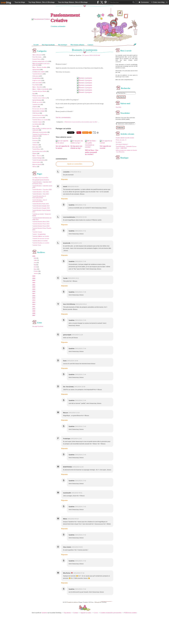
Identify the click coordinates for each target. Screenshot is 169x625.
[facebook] (97, 2)
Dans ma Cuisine (37, 82)
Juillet (35, 260)
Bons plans (35, 147)
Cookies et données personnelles (111, 613)
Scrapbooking (36, 78)
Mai (35, 264)
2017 (33, 293)
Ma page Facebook (37, 326)
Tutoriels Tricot (36, 245)
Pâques (34, 153)
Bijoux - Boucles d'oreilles (39, 67)
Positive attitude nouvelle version (125, 137)
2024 (33, 278)
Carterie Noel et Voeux (38, 115)
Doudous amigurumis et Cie (40, 61)
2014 (33, 300)
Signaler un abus (86, 613)
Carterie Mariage (37, 158)
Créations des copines (38, 71)
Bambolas (35, 138)
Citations (34, 106)
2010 (33, 309)
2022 (33, 282)
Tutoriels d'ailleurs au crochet (40, 236)
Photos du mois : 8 (121, 140)
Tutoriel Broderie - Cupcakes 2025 (42, 189)
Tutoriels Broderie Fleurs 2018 (40, 226)
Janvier (36, 273)
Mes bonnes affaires (77, 45)
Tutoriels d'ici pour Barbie (39, 91)
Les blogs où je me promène (40, 177)
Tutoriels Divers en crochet (40, 119)
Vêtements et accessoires (39, 132)
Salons (34, 126)
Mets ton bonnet (36, 164)
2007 (33, 315)
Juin (35, 262)
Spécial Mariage (36, 100)
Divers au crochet (37, 117)
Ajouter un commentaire (74, 164)
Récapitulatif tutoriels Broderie (40, 179)
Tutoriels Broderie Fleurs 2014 (40, 223)
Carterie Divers (36, 59)
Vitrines (34, 166)
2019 (33, 289)
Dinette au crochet (37, 102)
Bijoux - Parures (36, 155)
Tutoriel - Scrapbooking (38, 234)
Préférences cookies (130, 613)
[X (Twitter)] (101, 2)
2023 (33, 280)
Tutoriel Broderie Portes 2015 (40, 203)
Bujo (33, 93)
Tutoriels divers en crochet (39, 240)
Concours (35, 140)
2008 (33, 313)
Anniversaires (36, 162)
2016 (33, 295)
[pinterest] (105, 2)
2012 (33, 304)
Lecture (34, 142)
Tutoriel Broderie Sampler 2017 (41, 206)
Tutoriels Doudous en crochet (40, 243)
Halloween (35, 144)
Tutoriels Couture (37, 122)
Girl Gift (65, 602)
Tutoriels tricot (36, 104)
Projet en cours (36, 80)
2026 (33, 256)
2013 (33, 302)
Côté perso (35, 76)
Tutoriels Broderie (37, 74)
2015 (33, 298)
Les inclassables (37, 124)
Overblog (104, 602)
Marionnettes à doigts (38, 111)
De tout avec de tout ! (38, 108)
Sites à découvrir (37, 54)
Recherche (121, 97)
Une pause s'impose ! (122, 144)
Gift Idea (91, 602)
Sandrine (44, 613)
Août (35, 258)
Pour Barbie (35, 84)
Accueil (35, 45)
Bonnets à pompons (84, 50)
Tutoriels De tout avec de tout (40, 238)
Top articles (67, 613)
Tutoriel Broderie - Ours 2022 (40, 194)
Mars (35, 269)
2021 (33, 285)
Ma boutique (62, 45)
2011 (33, 306)
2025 (33, 276)
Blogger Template (83, 602)
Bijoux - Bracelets (37, 87)
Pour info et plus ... (37, 57)
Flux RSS (118, 107)
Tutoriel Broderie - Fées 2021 (40, 191)
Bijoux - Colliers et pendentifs (40, 89)
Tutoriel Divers (36, 149)
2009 (33, 311)
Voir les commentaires (63, 117)
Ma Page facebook (48, 45)
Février (36, 271)
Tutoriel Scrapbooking (38, 160)
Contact (90, 45)
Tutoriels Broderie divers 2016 (40, 221)
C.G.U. (96, 613)
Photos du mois (36, 95)
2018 (33, 291)
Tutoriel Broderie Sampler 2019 (41, 208)
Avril (35, 267)
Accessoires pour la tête (39, 151)
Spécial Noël (35, 69)
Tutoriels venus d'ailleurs (39, 98)
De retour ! (119, 142)
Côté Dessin (35, 113)
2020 (33, 287)
